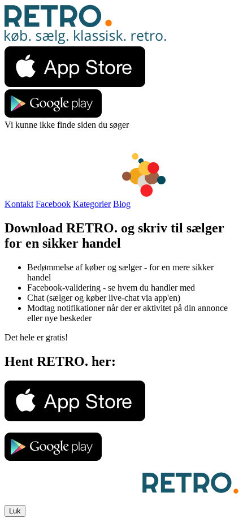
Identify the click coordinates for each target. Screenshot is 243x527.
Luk (15, 511)
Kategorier (92, 204)
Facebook (53, 204)
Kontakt (19, 204)
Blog (122, 204)
